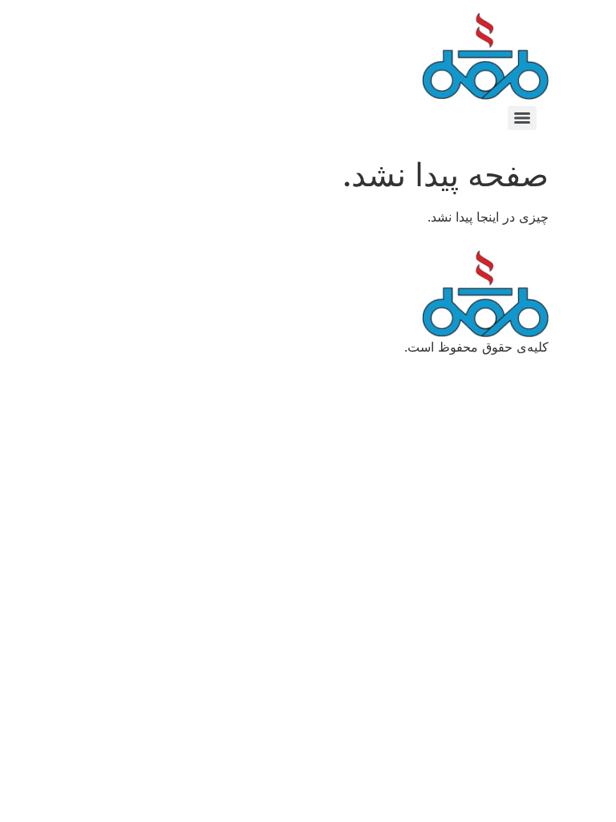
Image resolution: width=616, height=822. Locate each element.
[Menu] (522, 118)
